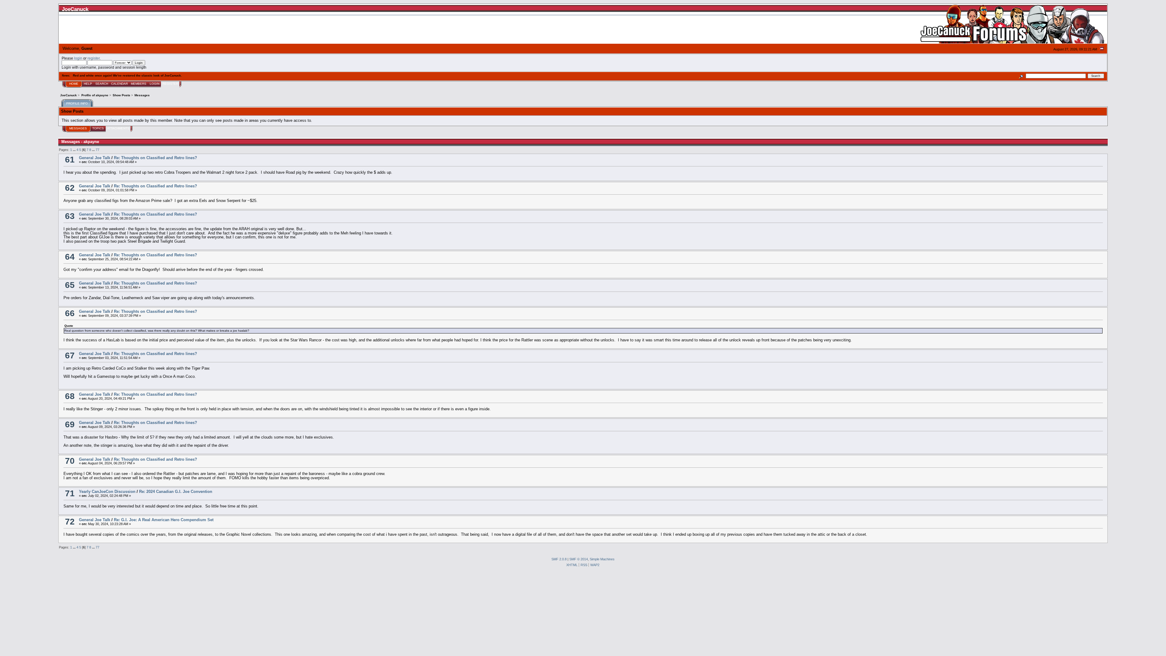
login (78, 58)
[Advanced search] (1021, 75)
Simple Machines (602, 559)
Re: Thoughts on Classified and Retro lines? (155, 157)
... (75, 150)
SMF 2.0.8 (559, 559)
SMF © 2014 (578, 559)
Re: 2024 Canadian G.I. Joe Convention (175, 491)
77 (97, 150)
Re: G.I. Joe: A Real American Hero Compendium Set (163, 520)
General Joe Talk (94, 157)
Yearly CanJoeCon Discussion (107, 491)
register (93, 58)
